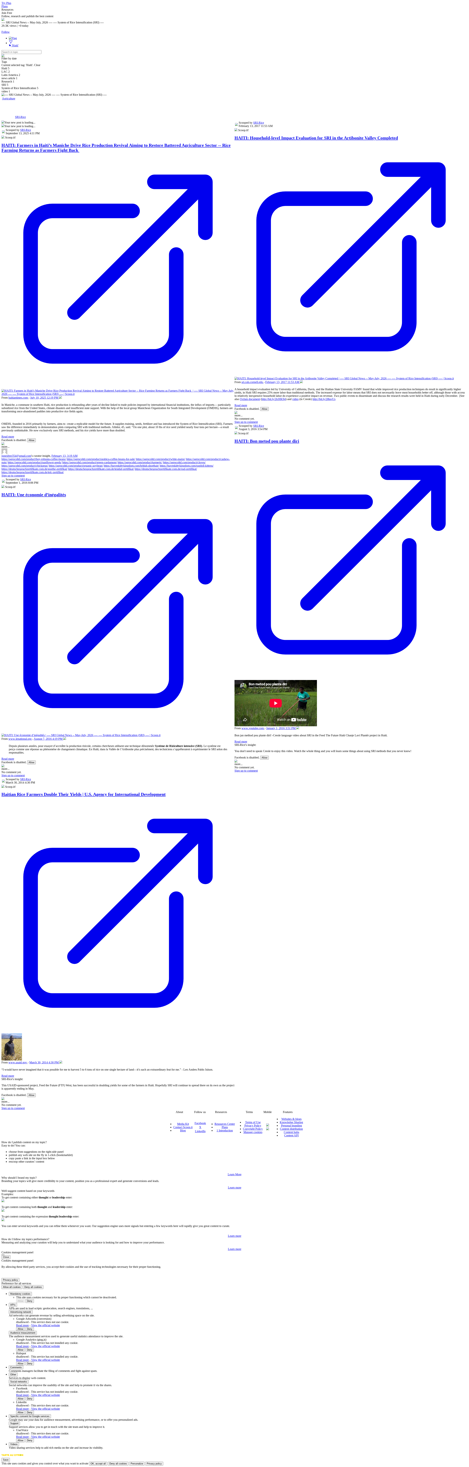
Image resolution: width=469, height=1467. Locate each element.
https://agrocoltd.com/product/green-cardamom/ (89, 462)
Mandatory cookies (20, 1293)
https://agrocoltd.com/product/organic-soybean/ (76, 465)
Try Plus (6, 3)
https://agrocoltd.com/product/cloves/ (184, 462)
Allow (31, 440)
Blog (183, 1130)
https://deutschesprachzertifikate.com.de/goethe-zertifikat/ (34, 469)
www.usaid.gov (18, 1062)
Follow (5, 31)
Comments (16, 1367)
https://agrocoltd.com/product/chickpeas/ (24, 465)
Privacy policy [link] (10, 1280)
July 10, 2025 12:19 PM (44, 397)
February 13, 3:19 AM (64, 455)
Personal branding (291, 1125)
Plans (4, 6)
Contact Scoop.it (183, 1127)
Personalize (137, 1463)
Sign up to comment (13, 475)
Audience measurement (22, 1332)
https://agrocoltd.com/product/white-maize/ (160, 459)
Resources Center (225, 1123)
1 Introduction (225, 1130)
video (295, 399)
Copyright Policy (253, 1128)
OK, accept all (98, 1463)
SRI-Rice (20, 117)
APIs (13, 1304)
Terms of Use (253, 1122)
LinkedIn (200, 1131)
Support (14, 1423)
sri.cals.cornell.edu (252, 382)
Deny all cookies (33, 1287)
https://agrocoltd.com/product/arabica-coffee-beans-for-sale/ (101, 459)
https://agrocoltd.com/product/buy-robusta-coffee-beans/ (33, 459)
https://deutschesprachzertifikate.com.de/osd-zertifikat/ (166, 469)
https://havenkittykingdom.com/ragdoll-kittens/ (186, 465)
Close (6, 1257)
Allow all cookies (12, 1287)
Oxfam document (250, 399)
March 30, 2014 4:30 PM (44, 1062)
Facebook (200, 1123)
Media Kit (183, 1123)
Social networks (18, 1381)
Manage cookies (252, 1132)
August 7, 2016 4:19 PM (48, 738)
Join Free (6, 12)
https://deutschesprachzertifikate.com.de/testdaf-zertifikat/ (101, 469)
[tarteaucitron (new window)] (12, 1456)
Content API (291, 1135)
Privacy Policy (252, 1125)
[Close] (2, 1254)
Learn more (234, 1187)
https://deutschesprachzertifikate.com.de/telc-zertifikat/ (32, 472)
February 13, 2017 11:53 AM (282, 382)
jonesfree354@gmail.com (16, 455)
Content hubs (291, 1132)
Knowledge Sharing (291, 1122)
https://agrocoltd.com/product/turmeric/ (140, 462)
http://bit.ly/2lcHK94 (274, 399)
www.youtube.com (253, 728)
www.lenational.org (20, 738)
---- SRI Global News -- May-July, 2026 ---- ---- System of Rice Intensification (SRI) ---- (110, 108)
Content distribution (291, 1128)
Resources (7, 9)
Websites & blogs (291, 1119)
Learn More (234, 1174)
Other (13, 1374)
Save (5, 1459)
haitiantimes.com (18, 397)
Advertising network (20, 1312)
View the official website (45, 1325)
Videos (14, 1444)
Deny (29, 1301)
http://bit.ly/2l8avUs (324, 399)
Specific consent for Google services (29, 1416)
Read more (7, 436)
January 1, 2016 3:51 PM (281, 728)
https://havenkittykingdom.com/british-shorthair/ (131, 465)
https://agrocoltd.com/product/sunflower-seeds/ (35, 462)
